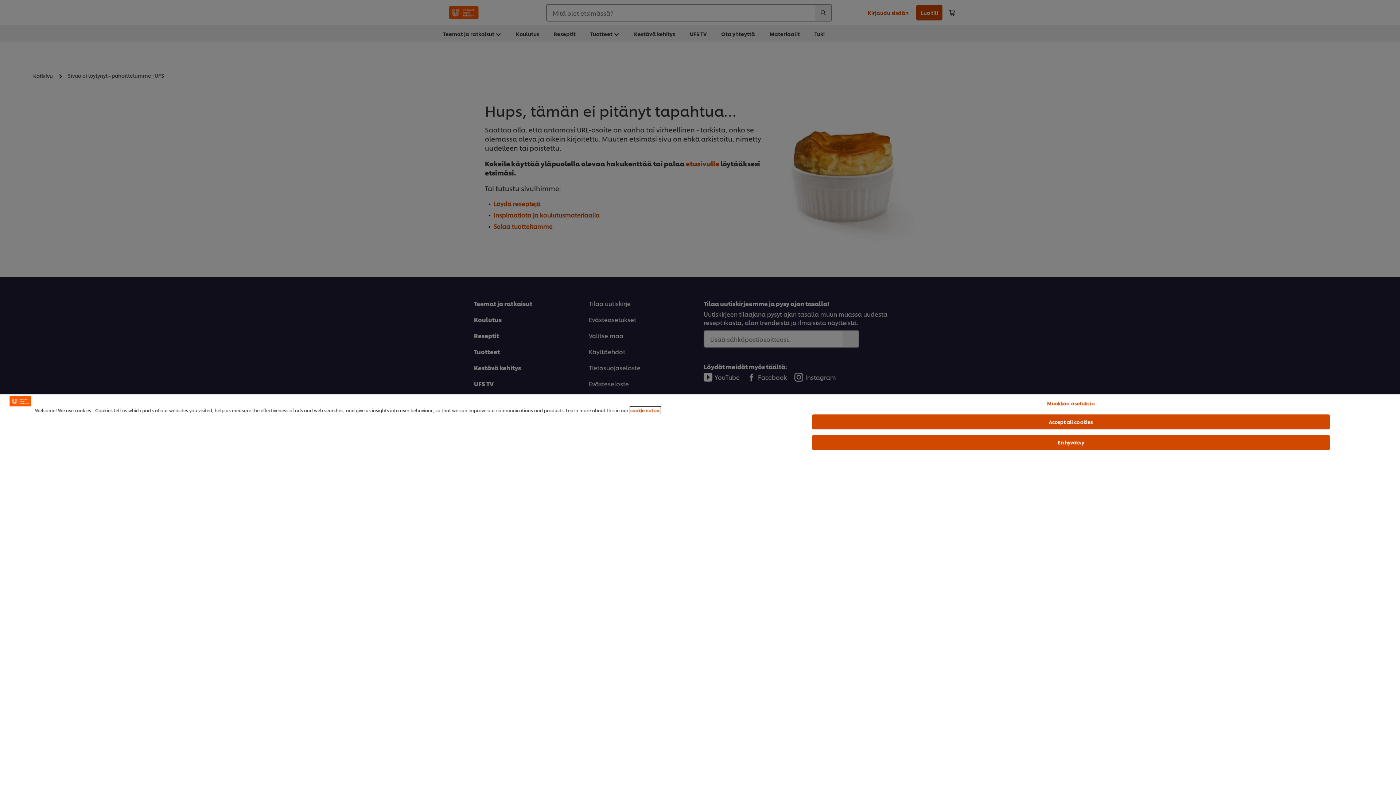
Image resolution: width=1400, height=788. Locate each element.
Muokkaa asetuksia (1070, 403)
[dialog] (700, 591)
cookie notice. (645, 410)
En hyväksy (1071, 442)
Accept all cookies (1071, 421)
